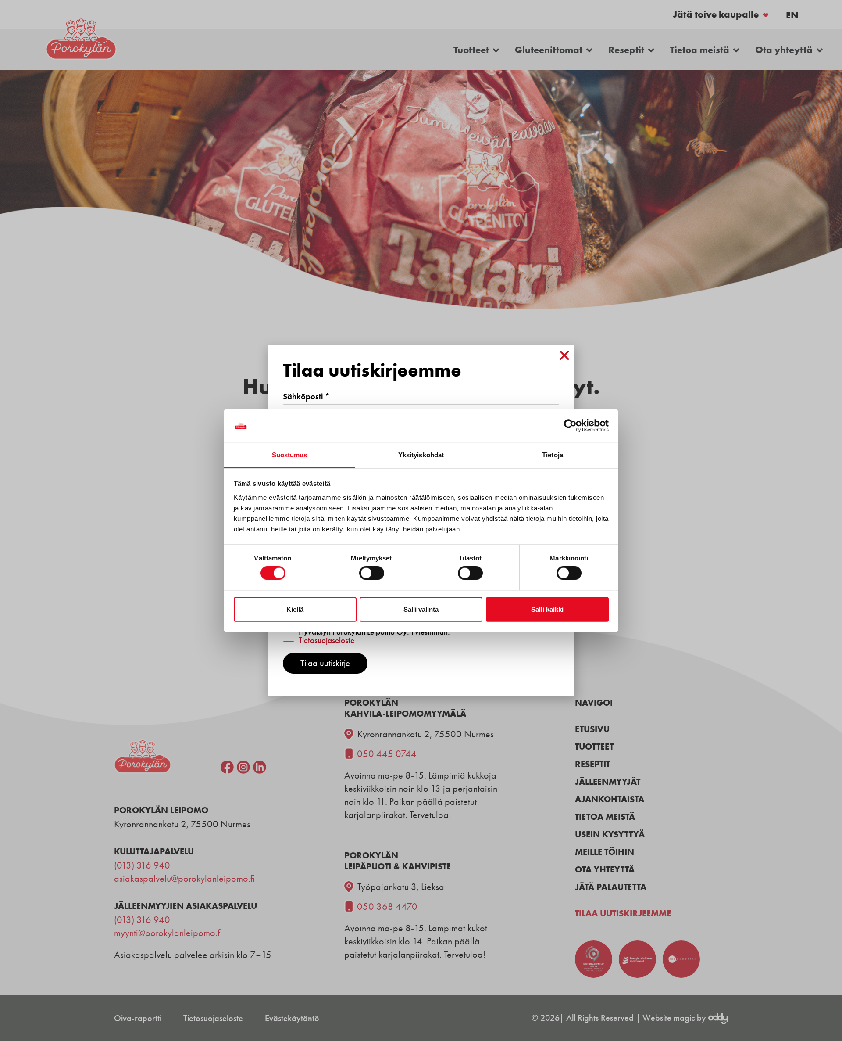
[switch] (371, 573)
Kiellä (294, 609)
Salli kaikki (547, 609)
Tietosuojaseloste (326, 640)
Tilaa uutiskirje (325, 663)
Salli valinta (421, 609)
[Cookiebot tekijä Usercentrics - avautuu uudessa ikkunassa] (570, 425)
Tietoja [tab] (552, 455)
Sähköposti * (306, 396)
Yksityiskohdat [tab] (421, 455)
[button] (564, 355)
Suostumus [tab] (289, 455)
